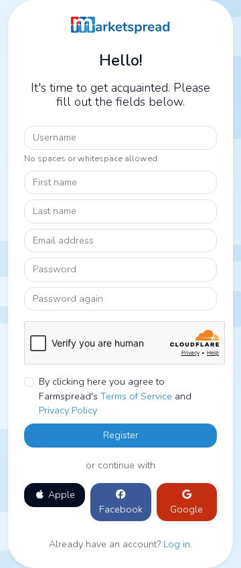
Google (186, 509)
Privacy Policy (68, 410)
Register (121, 435)
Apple (60, 494)
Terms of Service (136, 396)
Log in (176, 544)
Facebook (121, 509)
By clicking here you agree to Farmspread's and (115, 396)
